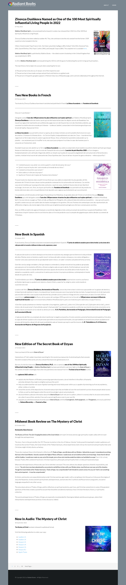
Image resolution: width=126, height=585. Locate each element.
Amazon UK (22, 545)
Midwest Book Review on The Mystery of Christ (48, 421)
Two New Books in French (33, 95)
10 (22, 566)
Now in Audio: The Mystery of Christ (41, 519)
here (85, 48)
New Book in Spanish (29, 234)
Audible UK (22, 539)
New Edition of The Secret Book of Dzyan (44, 344)
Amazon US (22, 542)
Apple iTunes (22, 552)
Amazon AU (22, 550)
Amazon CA (22, 547)
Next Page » (28, 566)
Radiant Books (22, 5)
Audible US (22, 537)
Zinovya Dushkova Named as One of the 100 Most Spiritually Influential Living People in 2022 (58, 21)
